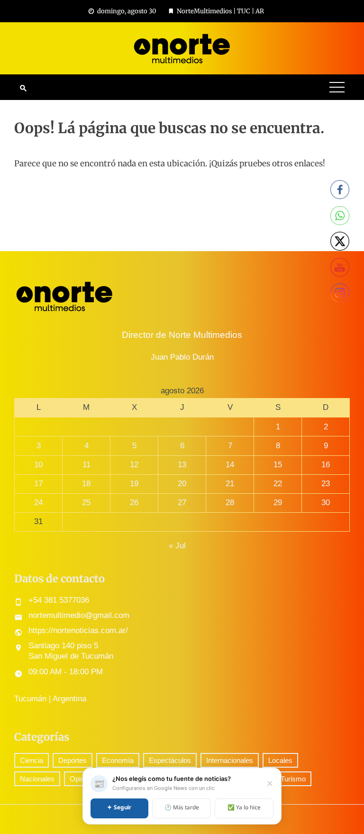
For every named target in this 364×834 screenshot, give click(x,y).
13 (182, 464)
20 (182, 483)
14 (230, 464)
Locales (280, 760)
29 (277, 502)
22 (277, 483)
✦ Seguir (119, 808)
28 (230, 502)
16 (325, 464)
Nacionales (37, 779)
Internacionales (229, 760)
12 (134, 464)
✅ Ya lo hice (244, 808)
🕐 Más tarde (181, 808)
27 (182, 502)
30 (325, 502)
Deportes (72, 760)
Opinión (81, 779)
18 (86, 483)
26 (134, 502)
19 (134, 483)
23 (325, 483)
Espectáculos (170, 760)
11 (86, 464)
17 (38, 483)
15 (277, 464)
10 (38, 464)
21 (230, 483)
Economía (118, 760)
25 (86, 502)
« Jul (177, 545)
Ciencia (31, 760)
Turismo (293, 779)
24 (38, 502)
